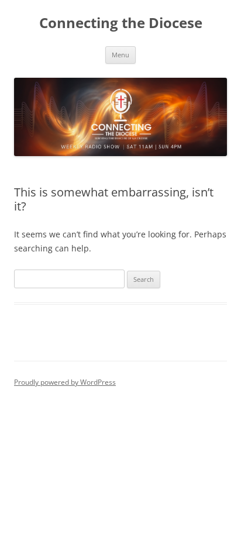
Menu (120, 54)
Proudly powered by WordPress (65, 382)
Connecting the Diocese (120, 23)
